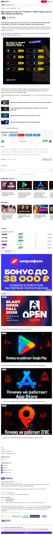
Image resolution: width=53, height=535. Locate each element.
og (19, 149)
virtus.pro (24, 149)
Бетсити (15, 154)
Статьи (3, 294)
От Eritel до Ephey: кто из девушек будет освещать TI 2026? (24, 216)
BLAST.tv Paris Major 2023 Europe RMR (29, 154)
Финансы (3, 459)
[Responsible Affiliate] (6, 520)
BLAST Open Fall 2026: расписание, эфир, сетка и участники (8, 194)
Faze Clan (13, 149)
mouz (35, 151)
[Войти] (48, 1)
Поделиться (46, 159)
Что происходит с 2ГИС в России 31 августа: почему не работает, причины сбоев (22, 437)
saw (41, 149)
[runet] (2, 516)
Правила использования (6, 451)
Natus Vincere (5, 149)
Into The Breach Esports (16, 151)
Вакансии (3, 449)
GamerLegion (28, 151)
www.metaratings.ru (17, 483)
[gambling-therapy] (44, 516)
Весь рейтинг (8, 251)
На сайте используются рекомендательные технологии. (13, 512)
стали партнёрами (36, 95)
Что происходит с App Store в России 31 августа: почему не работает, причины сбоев (40, 195)
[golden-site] (8, 516)
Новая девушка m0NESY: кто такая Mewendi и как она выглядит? (40, 216)
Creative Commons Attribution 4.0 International (32, 506)
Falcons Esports (6, 154)
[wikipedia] (16, 516)
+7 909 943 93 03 (9, 500)
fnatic (31, 149)
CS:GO (45, 149)
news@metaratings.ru (10, 499)
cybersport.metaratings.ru (12, 128)
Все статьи (9, 293)
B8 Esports (5, 151)
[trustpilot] (25, 516)
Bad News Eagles (43, 151)
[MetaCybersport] (7, 478)
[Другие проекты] (6, 1)
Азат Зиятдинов (11, 17)
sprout (36, 149)
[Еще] (51, 1)
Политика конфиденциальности (8, 453)
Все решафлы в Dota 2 (9, 4)
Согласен (26, 532)
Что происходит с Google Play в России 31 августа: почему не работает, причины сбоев (24, 195)
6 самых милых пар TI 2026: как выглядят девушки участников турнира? (7, 217)
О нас (2, 447)
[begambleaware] (35, 516)
